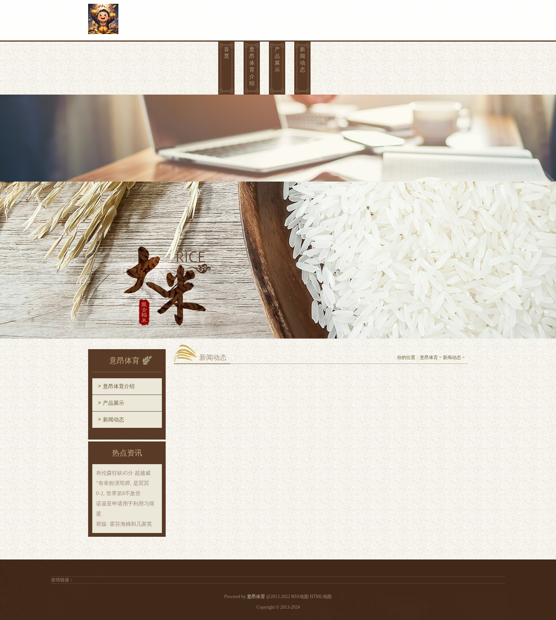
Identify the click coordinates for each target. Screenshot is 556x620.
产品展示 (277, 60)
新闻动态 (302, 60)
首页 (226, 53)
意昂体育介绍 (252, 66)
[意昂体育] (103, 18)
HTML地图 (321, 596)
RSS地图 (300, 596)
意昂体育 (429, 357)
